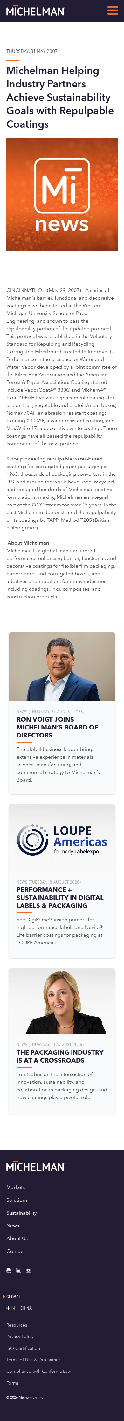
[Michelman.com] (46, 14)
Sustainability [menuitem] (21, 1213)
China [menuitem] (26, 1308)
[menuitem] (13, 1308)
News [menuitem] (12, 1226)
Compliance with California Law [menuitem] (38, 1371)
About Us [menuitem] (17, 1238)
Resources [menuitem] (16, 1325)
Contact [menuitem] (15, 1251)
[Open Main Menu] (112, 11)
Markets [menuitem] (15, 1187)
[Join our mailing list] (11, 1270)
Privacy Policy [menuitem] (20, 1336)
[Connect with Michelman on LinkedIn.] (21, 1270)
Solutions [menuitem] (17, 1200)
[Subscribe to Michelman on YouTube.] (31, 1270)
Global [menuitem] (13, 1296)
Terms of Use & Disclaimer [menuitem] (33, 1360)
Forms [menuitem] (12, 1383)
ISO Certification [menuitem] (23, 1348)
